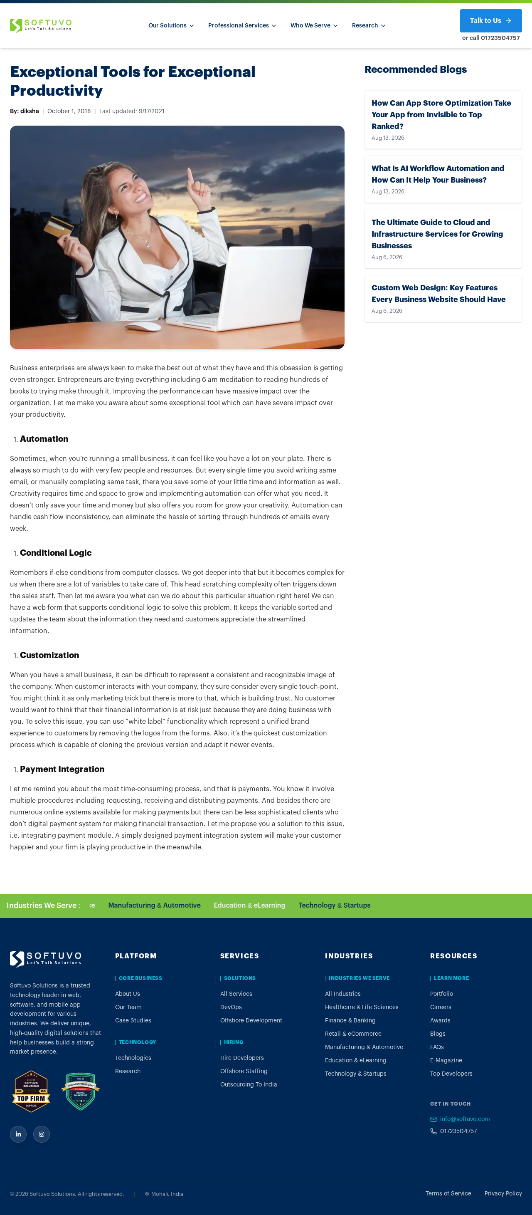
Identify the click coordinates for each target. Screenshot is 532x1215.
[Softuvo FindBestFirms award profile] (80, 1091)
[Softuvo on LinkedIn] (18, 1134)
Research (365, 26)
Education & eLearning (239, 905)
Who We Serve (310, 26)
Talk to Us (485, 20)
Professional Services (238, 26)
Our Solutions (167, 26)
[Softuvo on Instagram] (41, 1134)
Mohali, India (167, 1194)
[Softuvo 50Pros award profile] (31, 1091)
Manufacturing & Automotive (144, 905)
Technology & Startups (324, 905)
